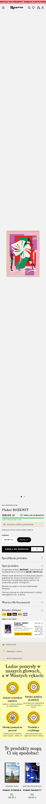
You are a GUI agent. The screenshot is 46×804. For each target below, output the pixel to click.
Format (5, 535)
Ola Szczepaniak (10, 505)
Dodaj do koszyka (17, 549)
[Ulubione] (33, 8)
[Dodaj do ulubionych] (32, 515)
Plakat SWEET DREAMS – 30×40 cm (23, 626)
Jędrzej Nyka (12, 786)
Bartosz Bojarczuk (32, 786)
